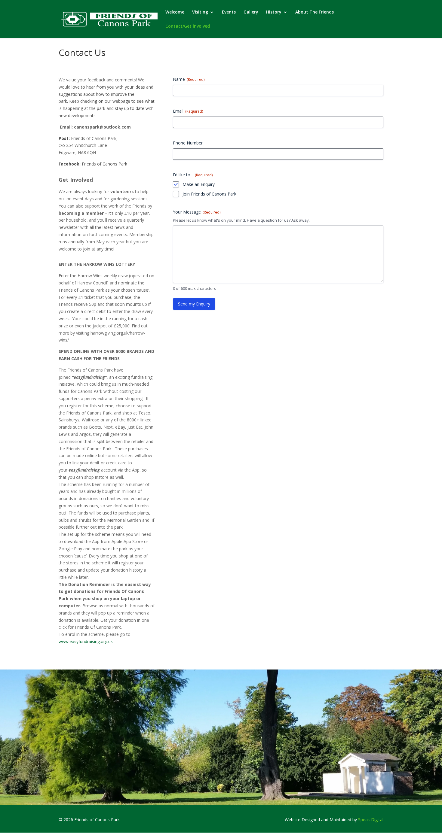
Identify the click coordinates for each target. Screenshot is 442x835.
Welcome (174, 12)
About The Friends (314, 12)
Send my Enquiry (194, 304)
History (273, 12)
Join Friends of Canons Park (209, 194)
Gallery (251, 12)
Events (229, 12)
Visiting (200, 12)
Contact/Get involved (187, 26)
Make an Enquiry (199, 184)
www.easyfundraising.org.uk (86, 641)
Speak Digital (370, 819)
